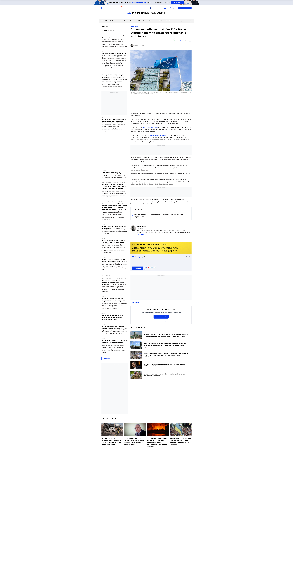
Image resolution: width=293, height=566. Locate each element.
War (106, 20)
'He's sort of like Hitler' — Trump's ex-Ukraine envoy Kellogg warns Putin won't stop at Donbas (134, 441)
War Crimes (170, 20)
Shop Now (177, 2)
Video (145, 20)
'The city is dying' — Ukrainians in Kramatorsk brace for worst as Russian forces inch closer (111, 441)
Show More (107, 358)
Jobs (140, 8)
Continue (137, 268)
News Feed (134, 26)
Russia (126, 20)
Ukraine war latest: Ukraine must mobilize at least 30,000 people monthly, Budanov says (112, 317)
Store (153, 8)
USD (187, 257)
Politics (112, 20)
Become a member (161, 317)
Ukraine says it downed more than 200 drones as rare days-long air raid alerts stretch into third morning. (114, 121)
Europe (132, 20)
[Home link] (146, 13)
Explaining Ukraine (181, 20)
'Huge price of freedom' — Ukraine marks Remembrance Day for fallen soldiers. (113, 75)
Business (119, 20)
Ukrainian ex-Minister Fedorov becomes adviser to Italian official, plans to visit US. (113, 282)
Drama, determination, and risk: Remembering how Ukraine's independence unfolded (180, 441)
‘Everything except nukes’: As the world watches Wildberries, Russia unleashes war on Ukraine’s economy (157, 442)
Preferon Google (181, 40)
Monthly (137, 257)
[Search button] (190, 21)
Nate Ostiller (140, 45)
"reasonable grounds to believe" (159, 135)
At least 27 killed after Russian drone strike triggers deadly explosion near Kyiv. (113, 55)
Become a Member (185, 8)
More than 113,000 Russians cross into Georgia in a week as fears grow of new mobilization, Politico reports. (114, 242)
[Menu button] (102, 20)
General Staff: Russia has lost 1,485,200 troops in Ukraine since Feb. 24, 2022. (113, 173)
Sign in (166, 321)
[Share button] (190, 40)
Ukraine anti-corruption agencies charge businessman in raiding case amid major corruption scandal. (113, 300)
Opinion (139, 20)
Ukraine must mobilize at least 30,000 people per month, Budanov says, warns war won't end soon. (114, 342)
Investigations (160, 20)
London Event (159, 8)
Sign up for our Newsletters (111, 8)
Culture (151, 20)
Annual (146, 257)
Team (135, 8)
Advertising (145, 8)
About (131, 8)
